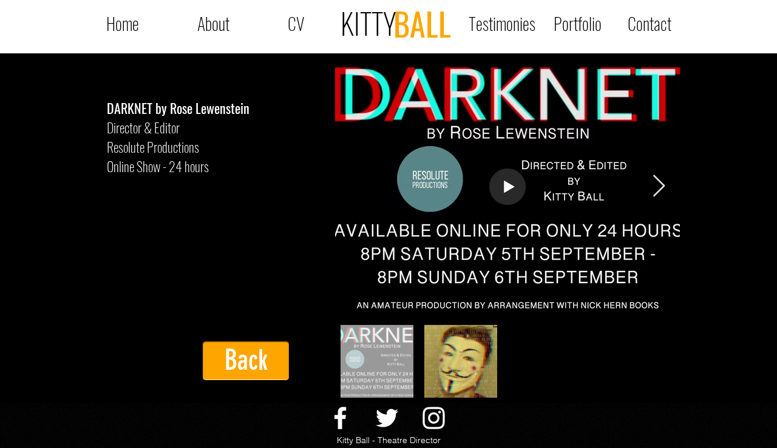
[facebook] (340, 418)
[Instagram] (434, 418)
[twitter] (387, 418)
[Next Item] (659, 186)
